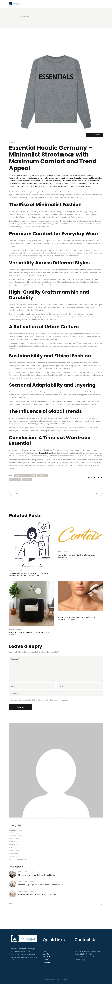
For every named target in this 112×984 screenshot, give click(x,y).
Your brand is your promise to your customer (37, 894)
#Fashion (19, 475)
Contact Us (46, 962)
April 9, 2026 (64, 614)
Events (12, 850)
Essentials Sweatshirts (47, 453)
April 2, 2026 (94, 135)
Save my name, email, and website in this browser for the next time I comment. (39, 700)
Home (45, 951)
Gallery (45, 960)
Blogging (13, 836)
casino (12, 845)
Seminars (13, 856)
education (15, 479)
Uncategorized (16, 859)
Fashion (27, 479)
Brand (12, 839)
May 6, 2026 (63, 552)
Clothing (42, 475)
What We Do (47, 957)
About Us (46, 954)
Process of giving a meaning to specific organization (40, 885)
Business (25, 16)
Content (13, 847)
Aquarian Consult (53, 979)
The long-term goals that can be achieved (36, 875)
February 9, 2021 (26, 881)
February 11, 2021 (26, 871)
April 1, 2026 (15, 629)
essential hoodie (73, 178)
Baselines (14, 830)
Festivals (13, 853)
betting (13, 833)
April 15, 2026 (15, 570)
